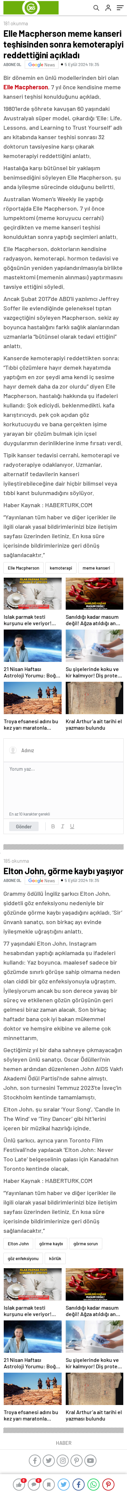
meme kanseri (96, 568)
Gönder (24, 826)
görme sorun (85, 1243)
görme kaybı (51, 1243)
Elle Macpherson (23, 568)
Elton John (18, 1243)
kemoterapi (61, 568)
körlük (55, 1258)
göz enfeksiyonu (23, 1258)
